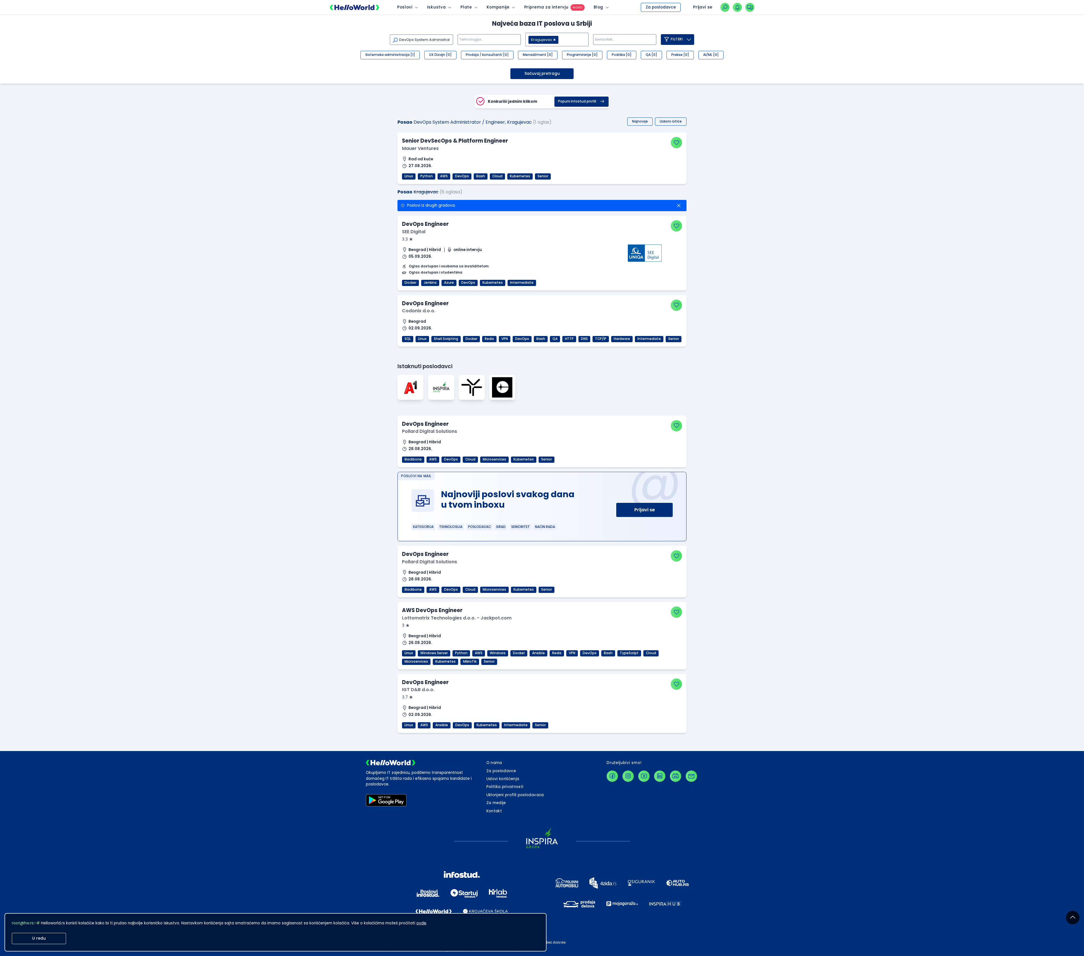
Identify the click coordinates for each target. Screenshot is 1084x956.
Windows (498, 653)
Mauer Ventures (420, 148)
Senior (542, 176)
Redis (489, 339)
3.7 (405, 697)
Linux (409, 176)
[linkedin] (659, 776)
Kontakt (494, 811)
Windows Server (434, 653)
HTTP (569, 339)
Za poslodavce (661, 7)
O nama (494, 762)
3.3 (405, 239)
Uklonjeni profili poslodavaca (515, 795)
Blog (598, 7)
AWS (444, 176)
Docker (410, 282)
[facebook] (612, 776)
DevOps (462, 176)
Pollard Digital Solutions (429, 431)
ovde (421, 923)
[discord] (675, 776)
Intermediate (522, 282)
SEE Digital (413, 231)
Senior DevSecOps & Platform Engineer (455, 141)
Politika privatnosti (505, 786)
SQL (408, 339)
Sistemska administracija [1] (390, 55)
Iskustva (436, 7)
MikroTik (470, 661)
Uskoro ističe (671, 121)
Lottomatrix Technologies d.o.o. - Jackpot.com (457, 618)
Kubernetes (520, 176)
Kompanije (498, 7)
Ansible (538, 653)
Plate (466, 7)
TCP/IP (600, 339)
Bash (480, 176)
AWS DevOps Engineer (432, 610)
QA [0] (651, 55)
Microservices (494, 459)
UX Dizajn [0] (440, 55)
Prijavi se (644, 510)
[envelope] (691, 776)
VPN (504, 339)
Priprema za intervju (546, 7)
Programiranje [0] (582, 55)
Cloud (497, 176)
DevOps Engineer (425, 224)
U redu (39, 938)
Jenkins (430, 282)
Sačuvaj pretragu (542, 73)
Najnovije (640, 121)
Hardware (622, 339)
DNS (584, 339)
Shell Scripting (446, 339)
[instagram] (628, 776)
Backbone (413, 459)
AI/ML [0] (711, 55)
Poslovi (404, 7)
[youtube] (644, 776)
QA (555, 339)
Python (426, 176)
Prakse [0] (680, 55)
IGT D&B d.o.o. (418, 689)
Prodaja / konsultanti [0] (487, 55)
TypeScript (629, 653)
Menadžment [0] (538, 55)
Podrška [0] (621, 55)
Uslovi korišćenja (502, 779)
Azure (449, 282)
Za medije (496, 803)
